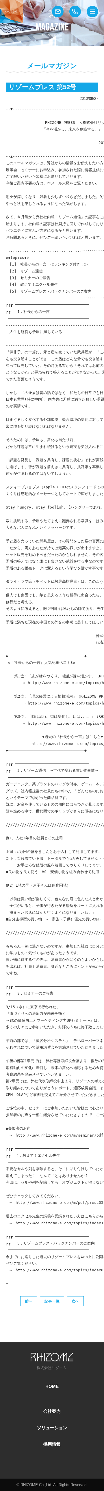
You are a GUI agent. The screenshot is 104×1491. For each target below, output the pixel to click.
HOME (52, 1386)
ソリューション (52, 1427)
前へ (28, 1301)
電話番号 (75, 11)
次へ (75, 1301)
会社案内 (52, 1411)
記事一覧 (52, 1301)
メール (58, 11)
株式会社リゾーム (11, 11)
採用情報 (52, 1444)
